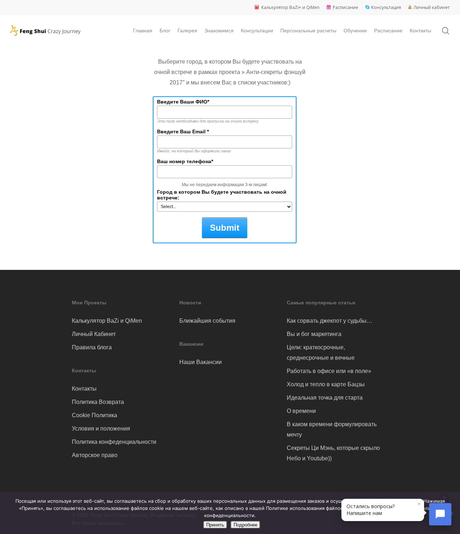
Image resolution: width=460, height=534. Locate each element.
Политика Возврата (98, 402)
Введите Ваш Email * (183, 131)
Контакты (84, 389)
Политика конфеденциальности (114, 442)
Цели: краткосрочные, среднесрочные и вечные (321, 352)
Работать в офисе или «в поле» (329, 371)
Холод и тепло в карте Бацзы (326, 384)
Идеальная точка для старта (325, 398)
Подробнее (245, 525)
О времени (301, 411)
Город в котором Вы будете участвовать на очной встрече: (221, 195)
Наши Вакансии (200, 362)
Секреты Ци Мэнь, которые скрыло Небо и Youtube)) (333, 453)
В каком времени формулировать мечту (332, 429)
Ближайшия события (207, 321)
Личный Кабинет (94, 334)
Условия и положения (101, 428)
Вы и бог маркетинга (314, 334)
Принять (215, 525)
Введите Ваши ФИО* (183, 102)
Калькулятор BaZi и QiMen (107, 321)
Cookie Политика (94, 415)
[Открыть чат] (440, 514)
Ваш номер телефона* (185, 161)
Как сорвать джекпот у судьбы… (329, 321)
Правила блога (92, 347)
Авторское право (95, 455)
